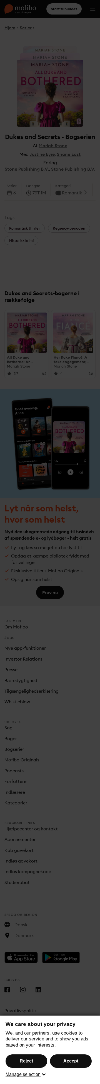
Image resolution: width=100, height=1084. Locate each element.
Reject (26, 1061)
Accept (70, 1061)
